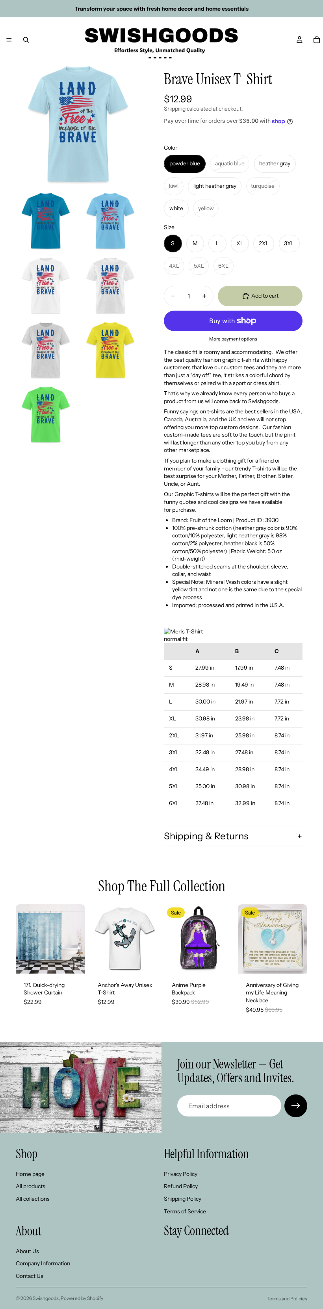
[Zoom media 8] (46, 414)
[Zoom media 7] (110, 350)
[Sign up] (295, 1105)
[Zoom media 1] (78, 124)
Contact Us (29, 1275)
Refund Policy (181, 1186)
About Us (27, 1251)
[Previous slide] (24, 939)
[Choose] (73, 961)
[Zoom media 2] (46, 221)
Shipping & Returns (206, 836)
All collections (33, 1198)
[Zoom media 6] (46, 350)
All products (30, 1186)
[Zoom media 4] (46, 285)
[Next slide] (76, 939)
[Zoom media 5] (110, 285)
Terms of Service (185, 1211)
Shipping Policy (182, 1198)
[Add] (221, 961)
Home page (30, 1174)
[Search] (26, 39)
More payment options (233, 339)
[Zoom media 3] (110, 221)
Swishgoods (46, 1298)
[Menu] (9, 40)
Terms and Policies (287, 1299)
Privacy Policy (180, 1174)
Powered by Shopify (82, 1298)
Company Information (43, 1263)
